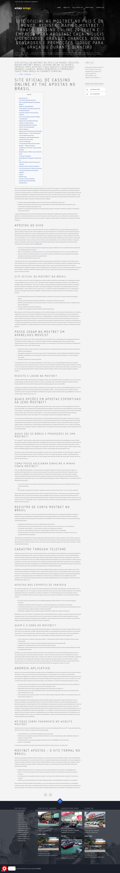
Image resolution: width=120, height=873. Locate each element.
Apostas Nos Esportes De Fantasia (28, 125)
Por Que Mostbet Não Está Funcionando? (29, 143)
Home (59, 7)
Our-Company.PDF (95, 94)
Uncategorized (27, 74)
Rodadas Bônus (23, 183)
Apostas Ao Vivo (23, 98)
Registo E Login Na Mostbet (26, 106)
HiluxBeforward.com (23, 832)
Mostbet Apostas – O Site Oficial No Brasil (30, 133)
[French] (4, 870)
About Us (67, 7)
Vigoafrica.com (22, 840)
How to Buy (89, 7)
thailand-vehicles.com (23, 836)
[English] (2, 870)
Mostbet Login (23, 176)
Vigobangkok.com (22, 834)
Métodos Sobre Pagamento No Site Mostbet (30, 131)
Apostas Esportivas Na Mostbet (27, 180)
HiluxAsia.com (21, 818)
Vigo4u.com (21, 813)
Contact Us (100, 7)
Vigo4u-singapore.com (24, 838)
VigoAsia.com (21, 816)
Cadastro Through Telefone (26, 123)
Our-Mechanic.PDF (95, 89)
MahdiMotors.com (22, 830)
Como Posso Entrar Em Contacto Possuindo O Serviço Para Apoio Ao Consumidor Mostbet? (30, 170)
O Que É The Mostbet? (25, 141)
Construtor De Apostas (25, 156)
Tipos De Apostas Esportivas (26, 135)
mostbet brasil (38, 244)
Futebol (21, 174)
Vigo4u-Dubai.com (22, 824)
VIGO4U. (39, 868)
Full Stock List (77, 7)
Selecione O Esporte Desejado (27, 178)
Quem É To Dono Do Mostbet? (27, 127)
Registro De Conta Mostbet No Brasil (28, 121)
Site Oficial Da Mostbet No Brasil (27, 100)
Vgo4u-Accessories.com (24, 828)
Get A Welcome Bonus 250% (46, 795)
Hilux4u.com (21, 820)
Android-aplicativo (24, 129)
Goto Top (60, 801)
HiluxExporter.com (22, 822)
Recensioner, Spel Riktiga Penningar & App (50, 795)
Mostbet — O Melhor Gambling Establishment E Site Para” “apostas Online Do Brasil (30, 147)
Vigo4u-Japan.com (23, 826)
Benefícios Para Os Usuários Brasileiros (29, 166)
